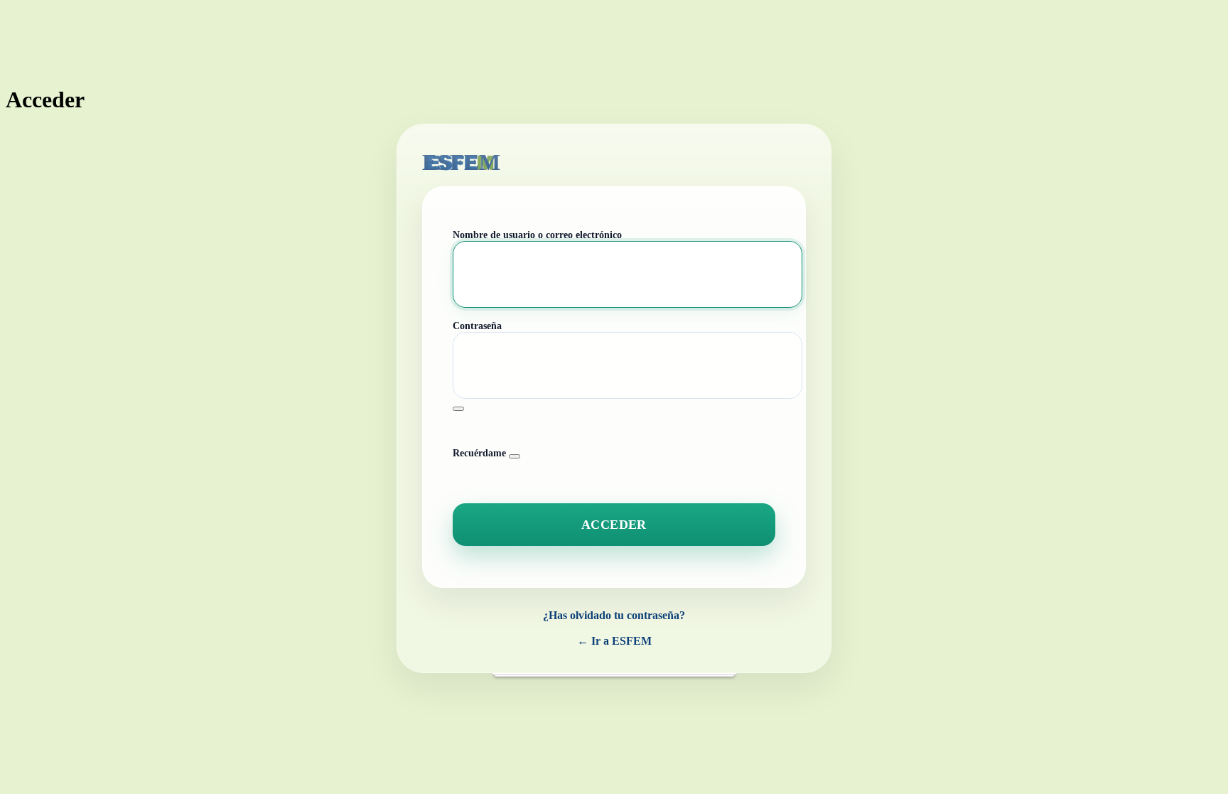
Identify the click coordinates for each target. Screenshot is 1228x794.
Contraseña (477, 326)
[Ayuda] (514, 456)
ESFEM (461, 162)
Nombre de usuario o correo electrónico (537, 235)
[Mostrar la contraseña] (458, 409)
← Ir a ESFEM (614, 641)
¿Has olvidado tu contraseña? (614, 615)
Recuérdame (479, 453)
